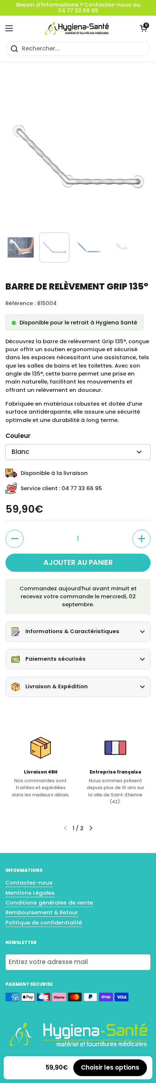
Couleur (17, 435)
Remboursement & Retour (41, 912)
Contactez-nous (29, 882)
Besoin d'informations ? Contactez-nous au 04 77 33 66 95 (78, 8)
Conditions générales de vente (49, 902)
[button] (143, 28)
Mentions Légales (30, 893)
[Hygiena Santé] (76, 28)
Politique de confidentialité (43, 922)
